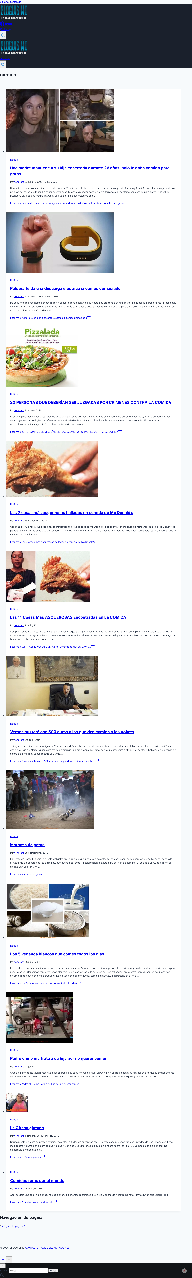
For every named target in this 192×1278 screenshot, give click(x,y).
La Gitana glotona (27, 1127)
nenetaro (19, 181)
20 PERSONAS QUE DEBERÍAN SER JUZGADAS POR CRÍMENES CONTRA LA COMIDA (90, 402)
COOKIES (64, 1247)
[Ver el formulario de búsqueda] (3, 35)
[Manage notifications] (184, 1270)
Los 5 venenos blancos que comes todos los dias (57, 954)
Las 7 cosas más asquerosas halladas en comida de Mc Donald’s (71, 512)
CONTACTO (32, 1247)
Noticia (14, 159)
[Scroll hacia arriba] (3, 1260)
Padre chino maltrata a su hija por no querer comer (58, 1058)
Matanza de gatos (27, 844)
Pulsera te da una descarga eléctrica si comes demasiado (65, 288)
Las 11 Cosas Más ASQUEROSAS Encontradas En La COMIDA (68, 617)
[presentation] (93, 121)
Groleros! (5, 29)
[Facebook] (2, 25)
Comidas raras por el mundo (37, 1180)
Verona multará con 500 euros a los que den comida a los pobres (72, 731)
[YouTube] (10, 25)
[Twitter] (6, 25)
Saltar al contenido (10, 1)
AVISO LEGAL (49, 1247)
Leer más (67, 203)
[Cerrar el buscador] (3, 1265)
